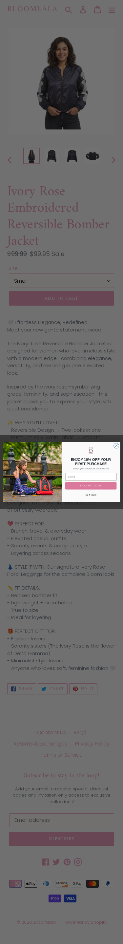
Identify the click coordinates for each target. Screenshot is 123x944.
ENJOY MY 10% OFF (90, 486)
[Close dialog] (116, 445)
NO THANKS (91, 495)
